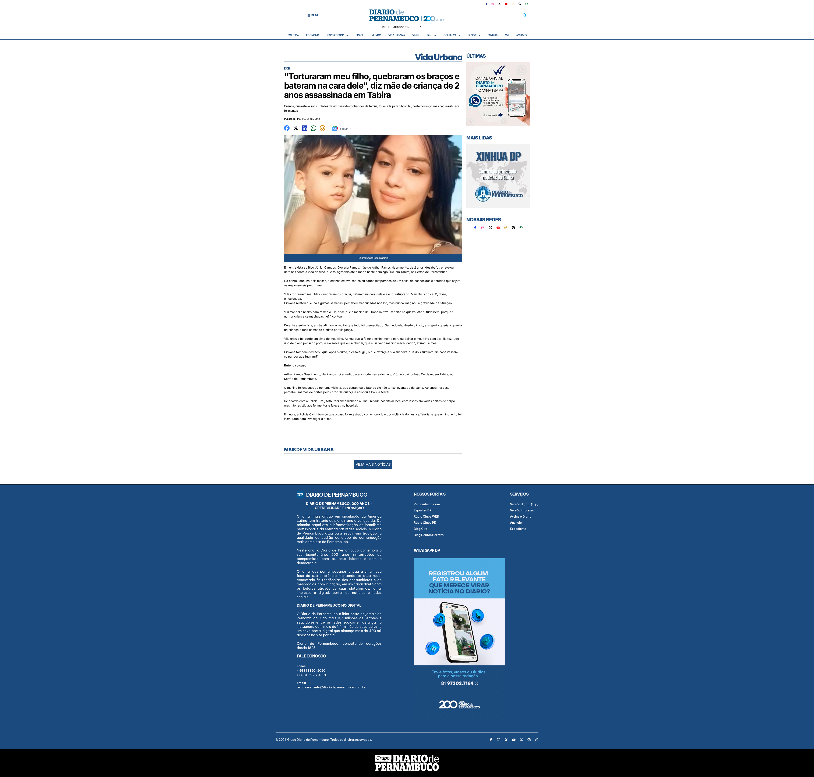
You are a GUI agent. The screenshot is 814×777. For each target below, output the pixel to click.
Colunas (449, 35)
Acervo (521, 35)
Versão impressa (522, 510)
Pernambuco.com (427, 504)
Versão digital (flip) (524, 504)
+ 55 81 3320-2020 (311, 671)
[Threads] (513, 4)
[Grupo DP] (407, 763)
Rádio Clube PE (425, 523)
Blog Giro (421, 529)
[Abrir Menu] (309, 15)
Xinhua (493, 35)
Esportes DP (335, 35)
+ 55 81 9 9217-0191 (311, 675)
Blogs (472, 35)
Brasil (360, 35)
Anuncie (516, 523)
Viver (416, 35)
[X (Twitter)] (499, 4)
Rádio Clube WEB (426, 516)
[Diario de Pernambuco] (407, 15)
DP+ (429, 35)
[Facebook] (488, 4)
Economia (312, 35)
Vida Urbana (396, 35)
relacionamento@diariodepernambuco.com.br (331, 687)
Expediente (518, 529)
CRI (507, 35)
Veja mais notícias (373, 464)
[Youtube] (506, 4)
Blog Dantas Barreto (429, 535)
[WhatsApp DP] (526, 4)
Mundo (376, 35)
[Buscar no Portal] (524, 15)
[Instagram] (492, 4)
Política (293, 35)
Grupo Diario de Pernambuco (308, 740)
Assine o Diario (520, 516)
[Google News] (520, 4)
